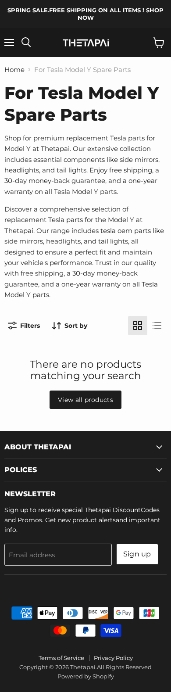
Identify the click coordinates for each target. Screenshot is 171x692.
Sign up (137, 554)
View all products (85, 400)
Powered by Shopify (85, 676)
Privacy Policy (113, 657)
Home (14, 69)
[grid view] (137, 325)
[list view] (157, 325)
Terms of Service (61, 657)
